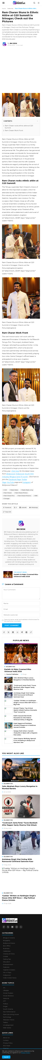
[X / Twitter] (8, 927)
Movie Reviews (8, 996)
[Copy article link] (31, 632)
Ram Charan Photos (21, 493)
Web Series (7, 1028)
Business (6, 948)
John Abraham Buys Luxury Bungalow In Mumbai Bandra (24, 679)
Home (4, 8)
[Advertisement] (15, 70)
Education (6, 962)
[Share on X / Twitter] (8, 632)
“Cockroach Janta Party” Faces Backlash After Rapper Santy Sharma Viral (25, 687)
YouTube (10, 482)
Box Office (6, 946)
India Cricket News (9, 978)
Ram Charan (8, 493)
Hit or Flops (7, 972)
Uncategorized (8, 1025)
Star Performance (9, 1012)
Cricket (5, 956)
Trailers (5, 1022)
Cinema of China (8, 954)
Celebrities (10, 8)
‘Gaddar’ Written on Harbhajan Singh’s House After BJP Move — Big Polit (25, 702)
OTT (4, 1001)
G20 (5, 490)
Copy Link (8, 512)
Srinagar (6, 498)
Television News (8, 1020)
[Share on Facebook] (4, 632)
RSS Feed (6, 1045)
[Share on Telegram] (22, 632)
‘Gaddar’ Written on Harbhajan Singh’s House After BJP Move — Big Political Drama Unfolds (19, 898)
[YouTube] (12, 927)
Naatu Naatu (14, 490)
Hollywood (19, 474)
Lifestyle (6, 990)
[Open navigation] (3, 3)
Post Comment (12, 625)
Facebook (8, 507)
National (6, 998)
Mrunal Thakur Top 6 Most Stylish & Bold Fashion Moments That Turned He (25, 710)
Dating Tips (7, 959)
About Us (6, 1037)
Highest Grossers (9, 970)
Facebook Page (14, 479)
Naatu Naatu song (27, 490)
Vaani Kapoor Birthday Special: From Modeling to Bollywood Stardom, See (25, 740)
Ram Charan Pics (9, 495)
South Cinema (8, 1009)
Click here (15, 471)
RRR (36, 495)
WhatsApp (34, 507)
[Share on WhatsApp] (17, 632)
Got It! (6, 1057)
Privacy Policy (25, 1052)
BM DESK (21, 529)
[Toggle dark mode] (38, 3)
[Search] (34, 3)
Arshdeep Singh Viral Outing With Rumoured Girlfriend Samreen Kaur (24, 695)
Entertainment (8, 964)
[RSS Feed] (21, 927)
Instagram (26, 482)
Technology (7, 1017)
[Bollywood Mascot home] (19, 3)
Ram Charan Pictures (24, 495)
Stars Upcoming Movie (11, 1014)
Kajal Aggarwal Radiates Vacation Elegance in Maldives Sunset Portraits (25, 725)
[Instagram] (16, 927)
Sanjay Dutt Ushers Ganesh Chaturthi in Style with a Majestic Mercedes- (25, 733)
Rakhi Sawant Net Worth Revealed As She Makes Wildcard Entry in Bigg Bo (23, 717)
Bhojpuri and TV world (18, 477)
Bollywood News (9, 943)
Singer (5, 1006)
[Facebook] (4, 927)
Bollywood (10, 474)
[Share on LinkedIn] (13, 632)
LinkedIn (24, 507)
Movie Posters (8, 993)
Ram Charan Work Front (14, 130)
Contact (6, 1040)
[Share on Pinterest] (26, 632)
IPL (4, 988)
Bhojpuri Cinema (9, 938)
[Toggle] (37, 121)
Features (6, 967)
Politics (5, 1004)
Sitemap (6, 1048)
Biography (6, 940)
